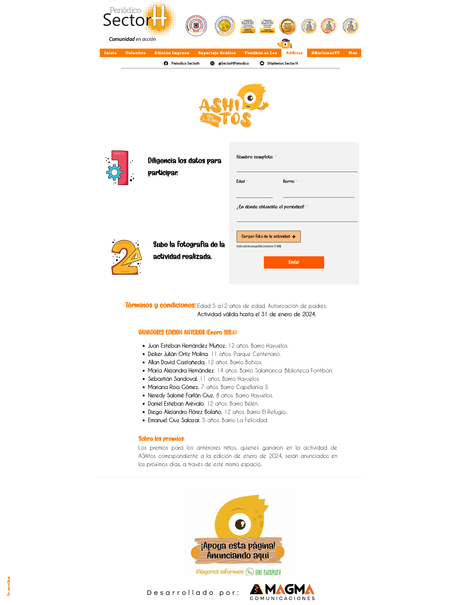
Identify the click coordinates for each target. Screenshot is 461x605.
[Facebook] (166, 63)
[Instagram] (212, 63)
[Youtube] (262, 63)
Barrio (288, 181)
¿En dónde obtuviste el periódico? (270, 206)
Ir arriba (8, 586)
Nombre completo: (255, 156)
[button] (269, 236)
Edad (240, 181)
